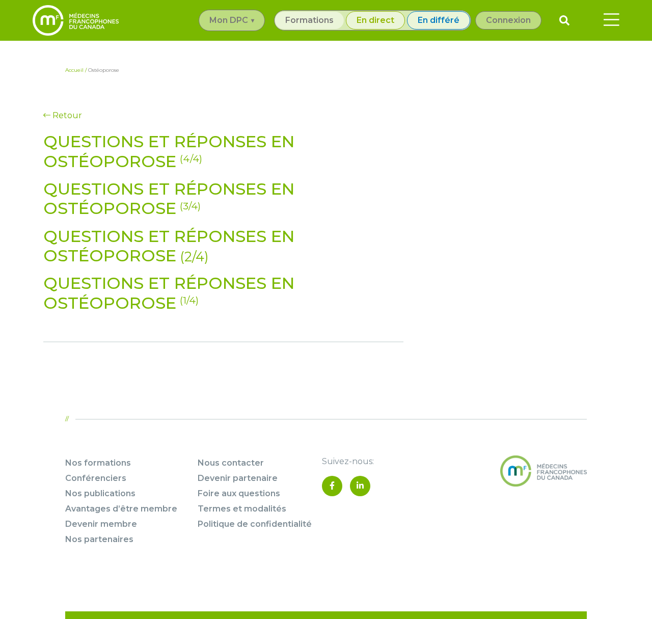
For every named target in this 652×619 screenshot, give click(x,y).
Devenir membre (101, 524)
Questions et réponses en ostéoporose (168, 151)
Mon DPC (228, 20)
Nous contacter (231, 463)
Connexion (508, 20)
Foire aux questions (239, 493)
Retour (66, 115)
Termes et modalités (242, 509)
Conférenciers (95, 478)
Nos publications (100, 493)
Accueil (74, 70)
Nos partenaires (99, 539)
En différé (438, 20)
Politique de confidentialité (255, 524)
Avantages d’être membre (121, 509)
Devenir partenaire (238, 478)
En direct (375, 20)
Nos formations (98, 463)
